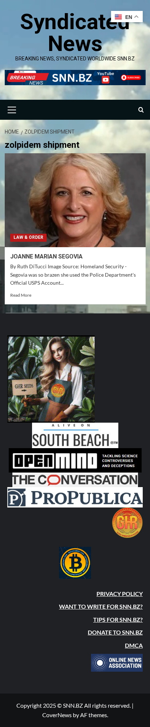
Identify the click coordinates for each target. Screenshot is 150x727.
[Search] (141, 109)
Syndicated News (75, 32)
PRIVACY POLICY (119, 593)
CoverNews (57, 714)
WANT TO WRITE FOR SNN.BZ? (101, 606)
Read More (20, 295)
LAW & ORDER (28, 237)
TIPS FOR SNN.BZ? (118, 619)
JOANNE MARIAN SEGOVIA (46, 256)
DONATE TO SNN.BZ (115, 632)
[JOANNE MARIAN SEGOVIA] (75, 200)
